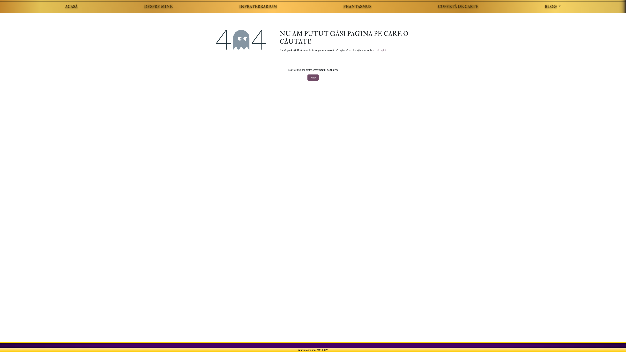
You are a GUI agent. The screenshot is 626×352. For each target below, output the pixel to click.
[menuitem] (71, 6)
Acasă (313, 77)
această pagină (379, 50)
